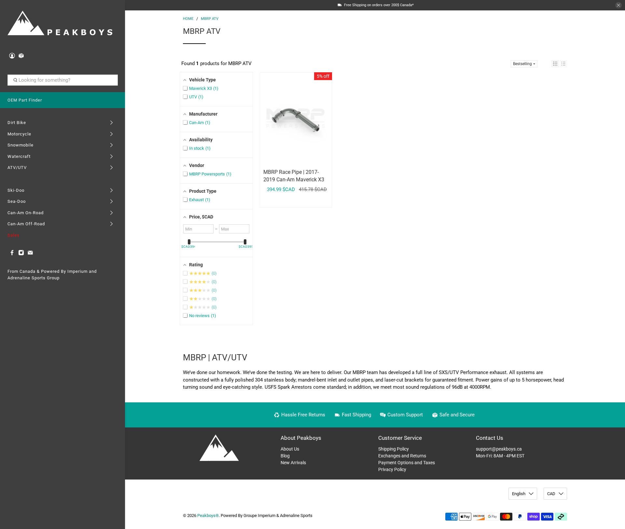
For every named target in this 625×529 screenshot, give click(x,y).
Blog (285, 455)
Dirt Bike (16, 122)
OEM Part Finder (24, 100)
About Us (290, 449)
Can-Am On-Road (25, 212)
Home (188, 19)
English (518, 493)
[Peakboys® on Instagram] (21, 254)
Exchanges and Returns (402, 455)
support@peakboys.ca (499, 449)
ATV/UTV (17, 167)
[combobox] (62, 80)
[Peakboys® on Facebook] (12, 254)
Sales (13, 235)
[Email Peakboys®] (30, 254)
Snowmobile (20, 145)
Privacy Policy (392, 469)
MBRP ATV (209, 19)
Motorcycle (19, 134)
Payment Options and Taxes (406, 462)
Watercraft (19, 156)
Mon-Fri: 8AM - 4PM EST (500, 455)
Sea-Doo (16, 201)
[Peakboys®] (59, 24)
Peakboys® (208, 515)
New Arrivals (293, 462)
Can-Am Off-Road (26, 223)
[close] (618, 5)
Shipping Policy (393, 449)
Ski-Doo (15, 190)
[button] (555, 63)
